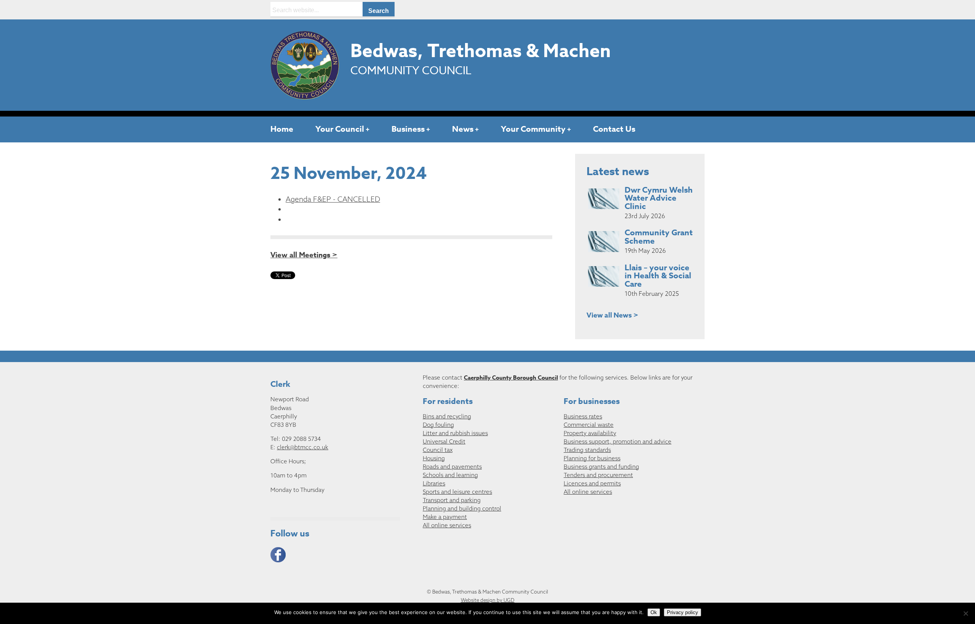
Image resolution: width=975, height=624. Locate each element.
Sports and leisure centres (457, 491)
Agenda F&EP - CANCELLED (333, 199)
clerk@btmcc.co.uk (302, 447)
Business (408, 129)
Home (281, 129)
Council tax (437, 449)
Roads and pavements (452, 466)
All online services (447, 525)
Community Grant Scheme (659, 237)
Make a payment (445, 516)
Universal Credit (444, 441)
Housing (434, 458)
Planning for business (592, 458)
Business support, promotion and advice (617, 441)
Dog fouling (438, 424)
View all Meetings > (303, 255)
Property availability (590, 433)
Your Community (533, 129)
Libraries (434, 483)
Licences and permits (592, 483)
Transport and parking (452, 500)
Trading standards (587, 449)
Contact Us (614, 129)
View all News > (612, 315)
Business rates (583, 416)
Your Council (339, 129)
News (462, 129)
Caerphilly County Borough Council (511, 377)
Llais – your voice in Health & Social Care (658, 276)
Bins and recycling (447, 416)
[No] (965, 613)
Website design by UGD (488, 600)
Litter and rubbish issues (455, 433)
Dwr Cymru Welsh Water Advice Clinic (659, 198)
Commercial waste (589, 424)
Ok (654, 612)
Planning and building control (462, 508)
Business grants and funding (601, 466)
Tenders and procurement (598, 475)
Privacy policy (682, 612)
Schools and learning (450, 475)
